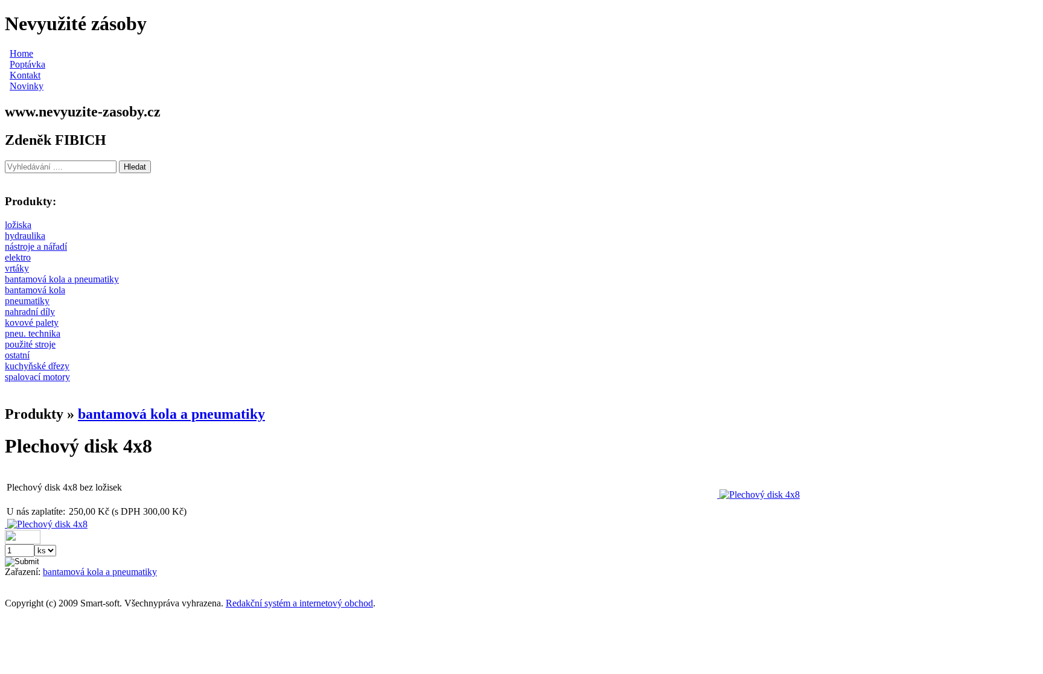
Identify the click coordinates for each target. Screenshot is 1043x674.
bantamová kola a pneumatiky (171, 414)
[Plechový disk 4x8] (758, 494)
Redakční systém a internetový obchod (299, 603)
